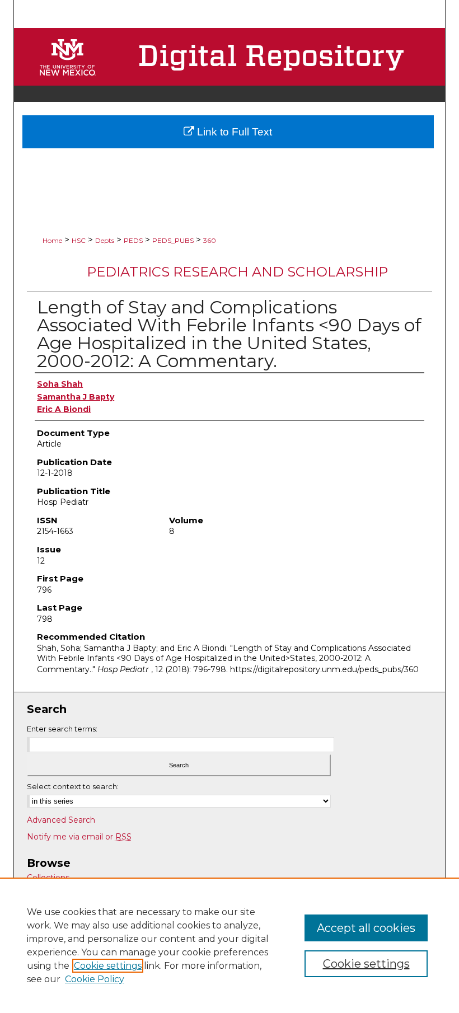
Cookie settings (108, 965)
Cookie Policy (94, 979)
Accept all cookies (366, 928)
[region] (229, 945)
